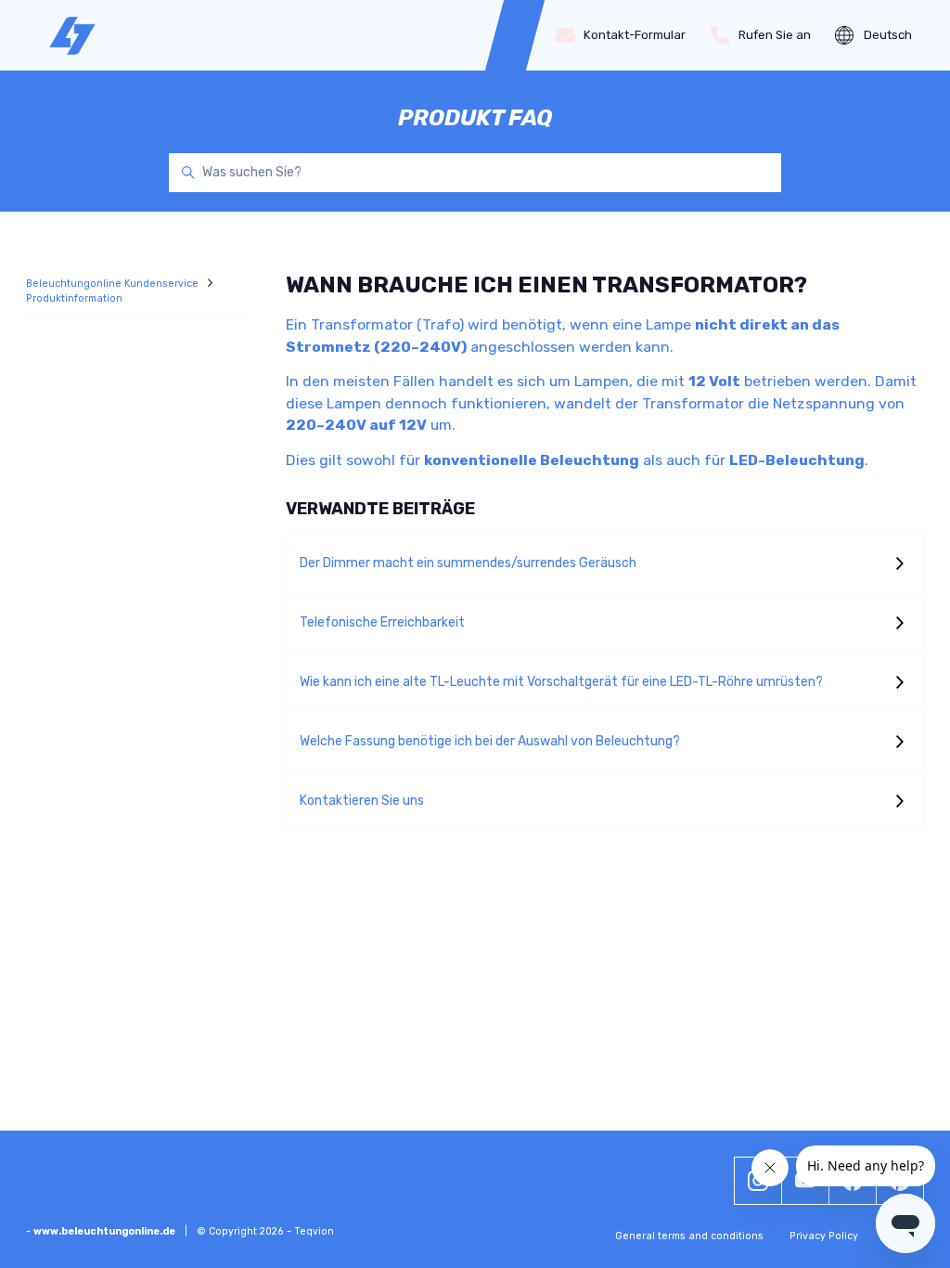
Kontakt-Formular (635, 35)
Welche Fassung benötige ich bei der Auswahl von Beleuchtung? (490, 741)
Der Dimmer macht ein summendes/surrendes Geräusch (468, 563)
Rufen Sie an (774, 35)
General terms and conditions (689, 1236)
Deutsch (888, 35)
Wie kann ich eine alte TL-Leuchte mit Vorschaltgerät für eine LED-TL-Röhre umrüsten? (561, 682)
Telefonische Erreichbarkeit (382, 622)
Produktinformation (74, 298)
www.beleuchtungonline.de (104, 1231)
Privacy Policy (824, 1236)
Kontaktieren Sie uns (362, 801)
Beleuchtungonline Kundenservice (113, 284)
